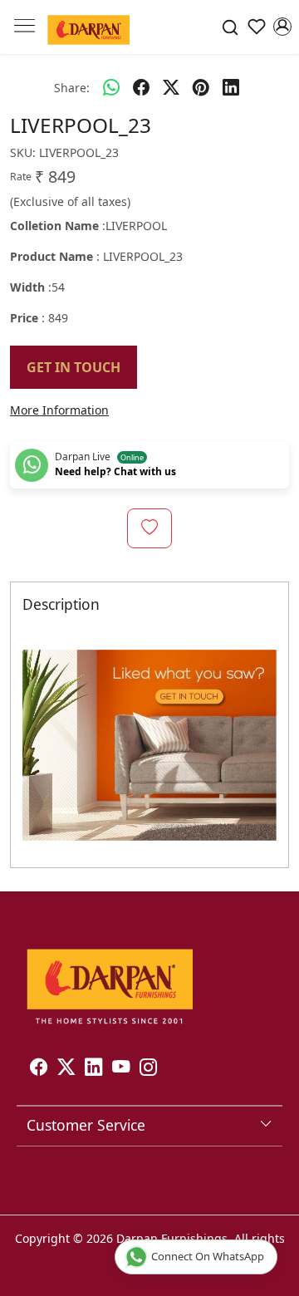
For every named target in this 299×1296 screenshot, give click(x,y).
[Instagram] (148, 1069)
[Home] (88, 27)
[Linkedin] (93, 1069)
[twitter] (171, 87)
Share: (72, 88)
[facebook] (141, 87)
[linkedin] (231, 87)
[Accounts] (282, 26)
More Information (59, 410)
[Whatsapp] (111, 87)
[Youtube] (121, 1069)
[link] (230, 27)
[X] (66, 1069)
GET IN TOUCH (73, 367)
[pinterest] (201, 87)
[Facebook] (39, 1069)
